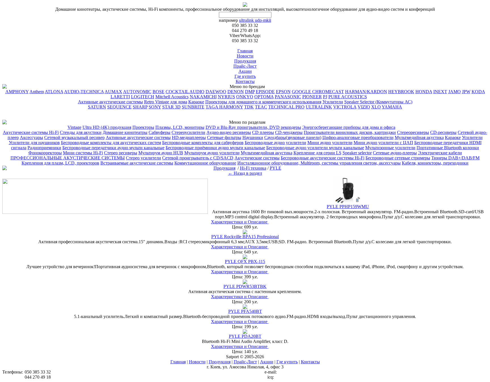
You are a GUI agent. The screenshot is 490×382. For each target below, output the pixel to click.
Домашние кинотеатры (125, 132)
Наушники (252, 137)
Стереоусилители (188, 132)
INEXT (440, 91)
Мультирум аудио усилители (212, 152)
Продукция (245, 61)
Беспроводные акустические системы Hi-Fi (322, 157)
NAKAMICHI (203, 96)
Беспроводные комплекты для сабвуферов (203, 142)
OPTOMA (264, 96)
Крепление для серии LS (317, 152)
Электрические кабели (440, 152)
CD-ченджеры (289, 132)
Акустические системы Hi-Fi (31, 132)
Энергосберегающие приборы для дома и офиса (348, 127)
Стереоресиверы (413, 132)
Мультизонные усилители (390, 147)
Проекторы (143, 127)
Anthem (36, 91)
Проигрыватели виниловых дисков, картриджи (350, 132)
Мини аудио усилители (329, 142)
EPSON (283, 91)
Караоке (196, 101)
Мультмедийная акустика (419, 137)
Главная (245, 50)
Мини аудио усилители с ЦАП (383, 142)
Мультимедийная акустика (266, 152)
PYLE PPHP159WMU (348, 206)
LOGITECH (142, 96)
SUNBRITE (193, 106)
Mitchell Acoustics (172, 96)
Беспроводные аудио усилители (275, 142)
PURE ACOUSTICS (347, 96)
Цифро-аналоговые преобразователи (358, 137)
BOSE (158, 91)
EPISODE (265, 91)
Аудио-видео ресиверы (228, 132)
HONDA (423, 91)
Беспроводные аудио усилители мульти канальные (315, 147)
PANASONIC (288, 96)
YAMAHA (392, 106)
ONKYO (244, 96)
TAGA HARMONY (224, 106)
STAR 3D (171, 106)
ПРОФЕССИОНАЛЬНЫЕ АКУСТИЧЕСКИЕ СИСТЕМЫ (67, 157)
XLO (376, 106)
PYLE (374, 96)
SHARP (140, 106)
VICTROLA (344, 106)
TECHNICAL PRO (286, 106)
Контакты (245, 81)
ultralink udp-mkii (255, 20)
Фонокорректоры (45, 152)
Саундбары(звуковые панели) (292, 137)
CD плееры (263, 132)
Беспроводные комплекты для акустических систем (111, 142)
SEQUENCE (119, 106)
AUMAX (113, 91)
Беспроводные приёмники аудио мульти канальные (215, 147)
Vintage (74, 127)
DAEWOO (216, 91)
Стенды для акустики (81, 132)
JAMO (454, 91)
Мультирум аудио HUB (160, 152)
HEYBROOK (401, 91)
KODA (478, 91)
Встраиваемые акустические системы (136, 163)
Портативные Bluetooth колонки (448, 147)
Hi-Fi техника (409, 127)
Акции (245, 71)
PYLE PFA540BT (245, 311)
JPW (466, 91)
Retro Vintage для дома (165, 101)
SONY (155, 106)
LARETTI (120, 96)
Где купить (245, 76)
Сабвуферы (159, 132)
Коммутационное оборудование (205, 163)
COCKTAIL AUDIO (185, 91)
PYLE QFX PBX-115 (245, 261)
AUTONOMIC (137, 91)
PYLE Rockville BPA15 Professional (245, 236)
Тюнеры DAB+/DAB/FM (455, 157)
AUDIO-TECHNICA (84, 91)
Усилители (332, 101)
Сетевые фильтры (224, 137)
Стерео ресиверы (120, 152)
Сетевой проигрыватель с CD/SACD (197, 157)
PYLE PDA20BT (245, 336)
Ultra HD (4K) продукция (107, 127)
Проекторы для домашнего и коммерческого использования (263, 101)
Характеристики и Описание (240, 221)
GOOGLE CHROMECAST (318, 91)
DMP (250, 91)
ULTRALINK (319, 106)
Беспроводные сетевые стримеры (398, 157)
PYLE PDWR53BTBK (245, 286)
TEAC (261, 106)
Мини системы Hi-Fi (83, 152)
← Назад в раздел (245, 173)
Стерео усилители (143, 157)
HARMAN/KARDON (366, 91)
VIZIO (364, 106)
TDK (249, 106)
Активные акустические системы (110, 101)
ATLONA (54, 91)
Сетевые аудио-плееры (395, 152)
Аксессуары (31, 137)
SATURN (97, 106)
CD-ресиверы (443, 132)
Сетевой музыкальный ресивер (74, 137)
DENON (235, 91)
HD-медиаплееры (189, 137)
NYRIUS (226, 96)
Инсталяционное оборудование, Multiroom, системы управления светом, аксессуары (319, 163)
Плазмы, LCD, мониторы (179, 127)
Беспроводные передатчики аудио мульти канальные (113, 147)
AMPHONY (17, 91)
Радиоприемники (44, 147)
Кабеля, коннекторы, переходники (435, 163)
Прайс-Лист (245, 66)
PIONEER (312, 96)
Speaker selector (357, 152)
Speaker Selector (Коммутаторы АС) (378, 101)
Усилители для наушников (34, 142)
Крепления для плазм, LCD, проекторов (60, 163)
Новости (245, 56)
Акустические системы (257, 157)
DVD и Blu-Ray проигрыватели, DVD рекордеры (253, 127)
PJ (325, 96)
